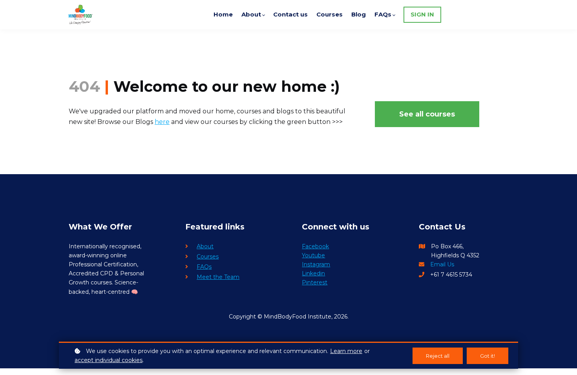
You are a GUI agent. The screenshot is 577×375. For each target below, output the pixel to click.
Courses (208, 256)
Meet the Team (218, 276)
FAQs (204, 266)
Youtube (313, 255)
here (162, 122)
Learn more (346, 351)
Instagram (316, 264)
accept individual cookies (108, 360)
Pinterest (314, 282)
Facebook (315, 246)
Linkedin (313, 273)
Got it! (487, 356)
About (205, 246)
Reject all (437, 356)
